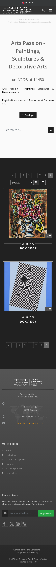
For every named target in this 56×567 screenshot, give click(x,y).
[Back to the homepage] (17, 10)
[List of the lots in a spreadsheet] (43, 182)
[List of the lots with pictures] (36, 182)
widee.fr (32, 561)
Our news (10, 464)
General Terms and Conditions (26, 549)
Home (19, 19)
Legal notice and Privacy (28, 552)
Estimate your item (14, 468)
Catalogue (29, 115)
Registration (46, 513)
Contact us (11, 455)
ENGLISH (28, 2)
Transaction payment (15, 459)
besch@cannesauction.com (30, 423)
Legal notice (11, 473)
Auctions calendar (32, 19)
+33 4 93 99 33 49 (30, 416)
